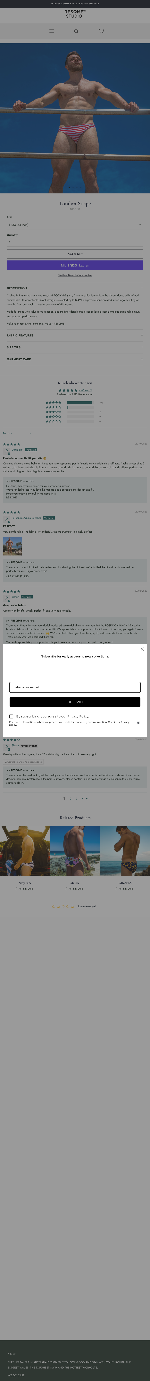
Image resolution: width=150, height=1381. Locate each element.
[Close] (142, 649)
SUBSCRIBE (75, 702)
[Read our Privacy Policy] (138, 722)
